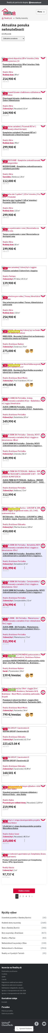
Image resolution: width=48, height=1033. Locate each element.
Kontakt (4, 1002)
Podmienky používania (9, 971)
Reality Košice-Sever (11, 834)
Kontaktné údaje (9, 998)
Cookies (4, 974)
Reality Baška (8, 800)
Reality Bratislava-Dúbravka (14, 524)
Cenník (4, 979)
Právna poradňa (7, 1011)
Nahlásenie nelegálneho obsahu (13, 988)
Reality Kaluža (8, 868)
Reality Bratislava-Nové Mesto (15, 378)
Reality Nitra (8, 72)
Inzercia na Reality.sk (12, 967)
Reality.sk (8, 18)
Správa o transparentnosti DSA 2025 (14, 993)
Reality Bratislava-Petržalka (14, 415)
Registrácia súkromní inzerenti (12, 985)
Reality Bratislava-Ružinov (13, 344)
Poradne (6, 1007)
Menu (40, 12)
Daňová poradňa (7, 1013)
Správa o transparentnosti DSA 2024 (14, 990)
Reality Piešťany (9, 276)
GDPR (3, 977)
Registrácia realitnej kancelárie (12, 982)
